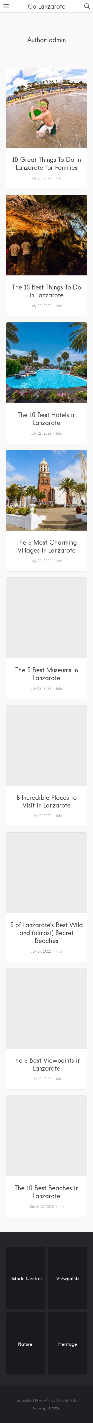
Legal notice (23, 1400)
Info (59, 178)
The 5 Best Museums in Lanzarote (46, 673)
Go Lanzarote (46, 6)
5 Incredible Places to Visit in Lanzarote (47, 801)
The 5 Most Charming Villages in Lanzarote (46, 546)
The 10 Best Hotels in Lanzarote (47, 418)
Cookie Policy (68, 1400)
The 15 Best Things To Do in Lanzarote (46, 291)
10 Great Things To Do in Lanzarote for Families (46, 163)
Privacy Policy (45, 1400)
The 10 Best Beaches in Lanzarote (47, 1191)
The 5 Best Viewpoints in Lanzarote (46, 1064)
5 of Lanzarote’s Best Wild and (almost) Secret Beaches (46, 932)
